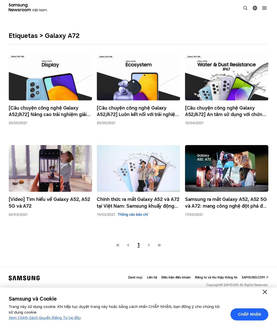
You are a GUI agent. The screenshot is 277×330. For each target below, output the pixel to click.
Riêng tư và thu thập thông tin (216, 277)
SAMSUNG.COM (253, 277)
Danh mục (135, 277)
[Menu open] (264, 8)
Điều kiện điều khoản (176, 277)
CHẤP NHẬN (249, 314)
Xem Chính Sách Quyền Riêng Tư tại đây (45, 317)
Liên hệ (152, 277)
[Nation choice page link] (255, 8)
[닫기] (264, 291)
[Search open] (245, 8)
